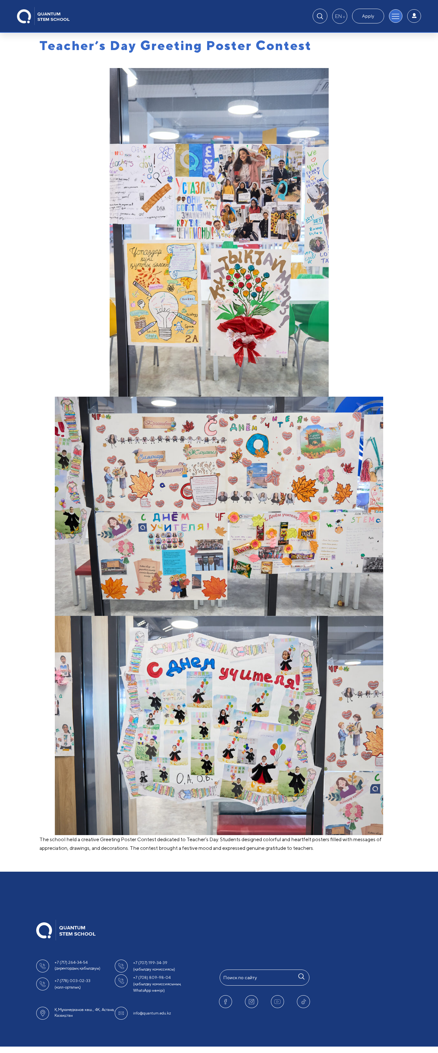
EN (340, 16)
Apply (368, 16)
